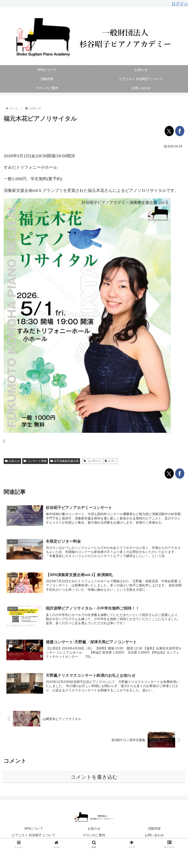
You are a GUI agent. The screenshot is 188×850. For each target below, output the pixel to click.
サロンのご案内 (94, 835)
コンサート (94, 461)
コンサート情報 (37, 461)
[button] (174, 679)
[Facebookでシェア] (179, 131)
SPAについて (33, 828)
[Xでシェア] (169, 131)
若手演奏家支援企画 (66, 461)
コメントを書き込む (94, 777)
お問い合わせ (154, 835)
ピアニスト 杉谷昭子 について (33, 835)
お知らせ (14, 461)
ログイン (179, 3)
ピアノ (112, 461)
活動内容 (154, 828)
